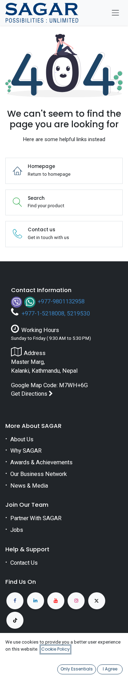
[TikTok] (14, 620)
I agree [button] (110, 669)
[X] (96, 600)
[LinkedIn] (35, 600)
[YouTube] (55, 600)
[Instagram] (76, 600)
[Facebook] (14, 600)
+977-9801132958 (61, 301)
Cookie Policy (55, 649)
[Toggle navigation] (115, 12)
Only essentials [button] (76, 669)
